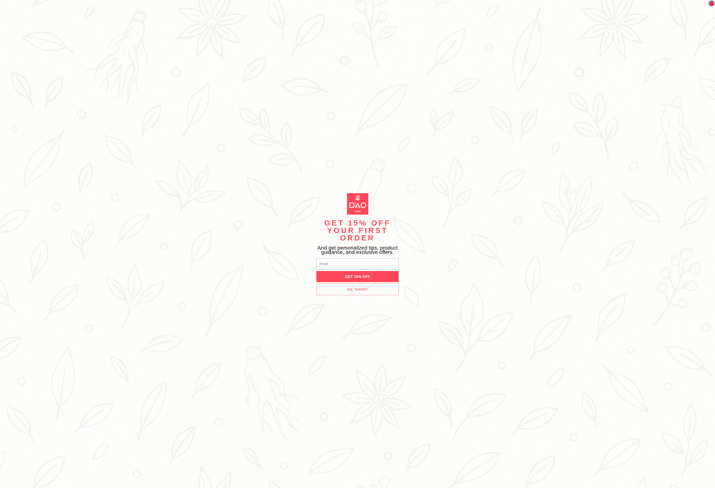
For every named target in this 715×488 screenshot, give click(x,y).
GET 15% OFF (357, 277)
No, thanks (357, 289)
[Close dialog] (711, 3)
